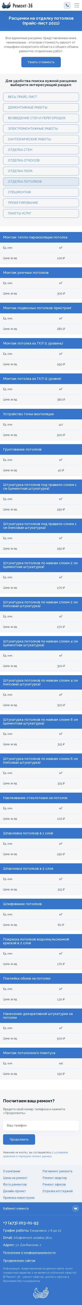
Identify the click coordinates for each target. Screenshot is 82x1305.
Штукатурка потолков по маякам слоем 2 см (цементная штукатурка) (40, 565)
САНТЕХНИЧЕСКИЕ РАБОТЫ (29, 139)
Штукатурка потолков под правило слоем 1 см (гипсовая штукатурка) (39, 526)
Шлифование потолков (22, 904)
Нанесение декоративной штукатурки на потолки (38, 1015)
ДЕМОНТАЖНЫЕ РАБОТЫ (27, 107)
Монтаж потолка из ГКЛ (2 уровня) (32, 379)
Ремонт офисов (54, 1184)
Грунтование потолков (22, 449)
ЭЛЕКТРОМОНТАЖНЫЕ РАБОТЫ (33, 128)
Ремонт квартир (55, 1178)
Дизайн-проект (14, 1191)
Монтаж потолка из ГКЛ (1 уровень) (33, 343)
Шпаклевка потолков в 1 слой (28, 833)
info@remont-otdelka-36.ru (33, 1238)
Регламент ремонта (57, 1171)
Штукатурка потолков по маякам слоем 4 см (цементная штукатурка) (40, 643)
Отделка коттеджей (58, 1191)
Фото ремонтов (15, 1184)
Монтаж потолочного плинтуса (29, 1053)
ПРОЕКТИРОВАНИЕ (23, 203)
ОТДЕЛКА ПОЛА (20, 171)
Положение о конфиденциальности (29, 1253)
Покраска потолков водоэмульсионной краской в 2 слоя (36, 941)
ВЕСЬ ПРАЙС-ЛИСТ (22, 97)
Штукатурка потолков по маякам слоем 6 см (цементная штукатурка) (40, 721)
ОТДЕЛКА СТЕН (20, 150)
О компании (11, 1171)
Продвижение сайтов (19, 1260)
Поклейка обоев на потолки (26, 978)
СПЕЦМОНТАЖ (19, 192)
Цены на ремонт (15, 1178)
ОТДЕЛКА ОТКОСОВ (23, 160)
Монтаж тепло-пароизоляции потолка (35, 237)
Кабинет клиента (16, 1208)
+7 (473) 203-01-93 (21, 1222)
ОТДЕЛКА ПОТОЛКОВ (25, 181)
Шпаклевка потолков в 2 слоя (28, 869)
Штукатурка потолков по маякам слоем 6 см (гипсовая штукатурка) (40, 760)
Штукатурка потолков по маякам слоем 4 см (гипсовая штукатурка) (40, 682)
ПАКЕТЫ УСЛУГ (19, 213)
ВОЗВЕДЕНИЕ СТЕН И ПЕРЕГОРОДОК (37, 118)
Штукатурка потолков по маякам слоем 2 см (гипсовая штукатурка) (40, 604)
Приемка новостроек (19, 1197)
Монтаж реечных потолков (26, 273)
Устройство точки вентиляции (28, 414)
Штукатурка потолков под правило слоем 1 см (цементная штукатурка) (39, 486)
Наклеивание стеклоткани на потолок (35, 798)
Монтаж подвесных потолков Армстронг (37, 308)
